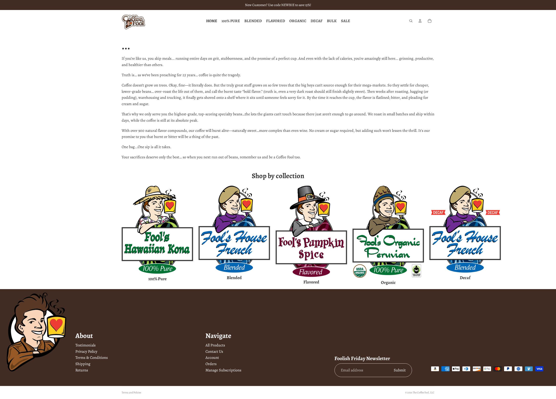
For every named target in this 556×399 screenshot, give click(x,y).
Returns (81, 370)
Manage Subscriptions (223, 370)
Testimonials (85, 345)
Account (212, 357)
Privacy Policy (86, 351)
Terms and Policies (131, 392)
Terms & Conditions (91, 357)
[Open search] (411, 21)
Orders (211, 363)
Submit (400, 370)
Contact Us (214, 351)
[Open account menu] (420, 21)
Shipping (82, 363)
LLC (432, 392)
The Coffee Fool (421, 392)
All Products (215, 345)
